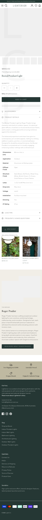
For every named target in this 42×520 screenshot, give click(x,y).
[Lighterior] (20, 5)
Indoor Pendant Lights (9, 429)
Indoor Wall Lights (8, 432)
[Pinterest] (10, 414)
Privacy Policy (6, 470)
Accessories (10, 111)
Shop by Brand (7, 426)
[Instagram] (7, 414)
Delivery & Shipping (8, 464)
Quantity (5, 83)
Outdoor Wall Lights (8, 442)
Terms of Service (7, 473)
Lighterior (8, 512)
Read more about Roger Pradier (18, 346)
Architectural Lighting (9, 438)
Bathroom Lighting (8, 435)
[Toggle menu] (2, 5)
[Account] (31, 5)
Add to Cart (21, 99)
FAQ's (4, 460)
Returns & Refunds (8, 467)
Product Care (6, 476)
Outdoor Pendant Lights (10, 445)
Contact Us (5, 457)
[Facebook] (3, 414)
